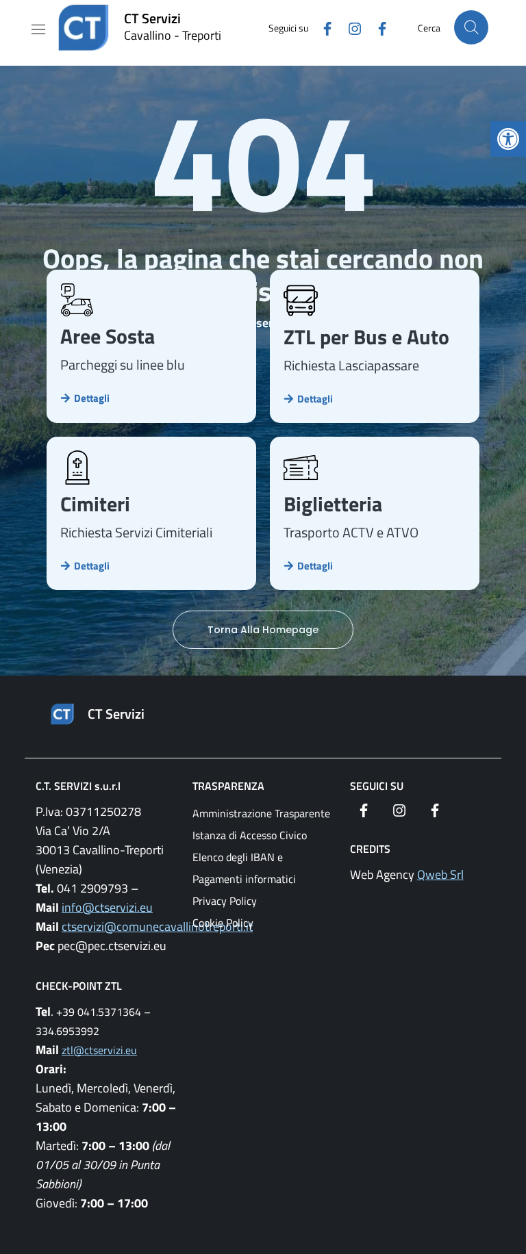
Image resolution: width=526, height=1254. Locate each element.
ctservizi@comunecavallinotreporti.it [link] (157, 926)
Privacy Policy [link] (224, 901)
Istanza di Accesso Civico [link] (249, 835)
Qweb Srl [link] (440, 874)
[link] (508, 139)
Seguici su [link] (376, 786)
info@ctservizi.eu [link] (107, 907)
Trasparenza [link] (228, 786)
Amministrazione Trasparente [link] (261, 813)
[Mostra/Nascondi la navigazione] (38, 29)
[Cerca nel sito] (471, 27)
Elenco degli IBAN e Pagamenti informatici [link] (244, 868)
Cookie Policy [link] (222, 922)
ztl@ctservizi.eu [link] (99, 1050)
